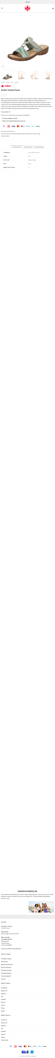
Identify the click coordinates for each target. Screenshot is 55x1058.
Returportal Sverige (6, 970)
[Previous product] (5, 95)
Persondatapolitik (6, 976)
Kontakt (3, 979)
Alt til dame (4, 988)
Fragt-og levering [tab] (39, 147)
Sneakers (3, 993)
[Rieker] (27, 8)
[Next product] (2, 95)
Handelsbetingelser (6, 973)
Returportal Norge (6, 967)
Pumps (3, 1008)
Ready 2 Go (4, 990)
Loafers (3, 1005)
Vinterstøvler (4, 1040)
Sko (2, 996)
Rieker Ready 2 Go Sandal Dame (27, 527)
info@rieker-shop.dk (6, 926)
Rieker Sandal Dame (27, 231)
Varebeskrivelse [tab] (28, 147)
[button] (2, 8)
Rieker (7, 136)
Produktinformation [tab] (17, 147)
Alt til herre (4, 1020)
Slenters (30, 133)
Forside (3, 82)
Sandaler (17, 82)
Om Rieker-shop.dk (6, 958)
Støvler (3, 1011)
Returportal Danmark (7, 964)
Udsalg (7, 82)
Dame (11, 82)
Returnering (4, 961)
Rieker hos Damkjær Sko (14, 948)
